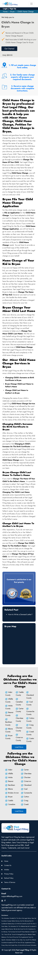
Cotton (26, 796)
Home (5, 11)
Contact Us (7, 865)
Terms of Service (9, 882)
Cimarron (27, 781)
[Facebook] (4, 900)
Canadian (11, 804)
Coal (25, 789)
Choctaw (27, 777)
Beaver (10, 781)
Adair (10, 769)
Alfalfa (10, 773)
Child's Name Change (25, 11)
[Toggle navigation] (31, 4)
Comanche (28, 793)
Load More (19, 747)
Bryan (12, 11)
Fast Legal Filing (22, 950)
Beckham (11, 785)
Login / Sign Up (9, 8)
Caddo (10, 800)
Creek (26, 804)
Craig (26, 800)
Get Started (9, 48)
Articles (6, 870)
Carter (26, 769)
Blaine (10, 789)
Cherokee (27, 773)
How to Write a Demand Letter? (20, 614)
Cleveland (27, 785)
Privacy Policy (8, 874)
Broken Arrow (13, 793)
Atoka (10, 777)
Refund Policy (8, 878)
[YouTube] (2, 900)
